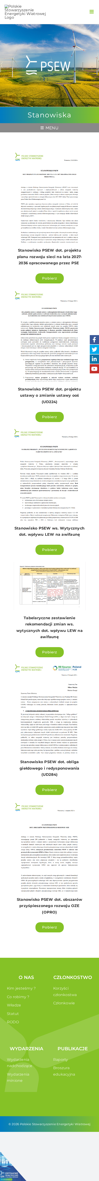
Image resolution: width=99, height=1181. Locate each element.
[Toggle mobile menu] (92, 11)
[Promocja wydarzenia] (15, 1166)
